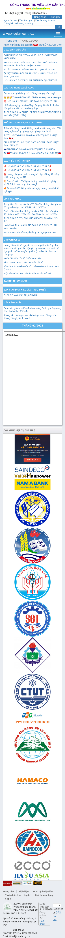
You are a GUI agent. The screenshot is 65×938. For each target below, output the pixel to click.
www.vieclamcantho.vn (19, 33)
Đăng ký (55, 17)
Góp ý (8, 898)
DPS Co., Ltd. (57, 916)
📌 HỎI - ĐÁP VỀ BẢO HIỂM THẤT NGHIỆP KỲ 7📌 (28, 166)
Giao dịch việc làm (15, 50)
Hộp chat (42, 922)
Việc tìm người (26, 20)
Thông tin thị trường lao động (23, 122)
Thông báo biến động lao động (18, 23)
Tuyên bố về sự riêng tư (17, 895)
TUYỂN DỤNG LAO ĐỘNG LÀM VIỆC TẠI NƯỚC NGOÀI (29, 69)
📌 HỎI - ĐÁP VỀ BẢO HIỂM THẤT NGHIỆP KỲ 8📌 (28, 170)
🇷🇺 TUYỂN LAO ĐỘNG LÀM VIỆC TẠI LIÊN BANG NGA (29, 149)
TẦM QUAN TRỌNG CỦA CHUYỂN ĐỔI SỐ (23, 262)
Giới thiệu (23, 891)
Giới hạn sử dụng (44, 895)
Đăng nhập (40, 17)
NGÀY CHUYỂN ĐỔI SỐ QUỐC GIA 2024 (22, 258)
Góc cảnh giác (13, 302)
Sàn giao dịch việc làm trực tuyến (25, 290)
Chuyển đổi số (12, 240)
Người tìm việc (11, 20)
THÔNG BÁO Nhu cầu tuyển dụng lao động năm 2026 (30, 232)
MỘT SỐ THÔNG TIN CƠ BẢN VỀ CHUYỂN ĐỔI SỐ (27, 273)
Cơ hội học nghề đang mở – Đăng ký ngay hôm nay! (29, 93)
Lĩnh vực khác (12, 199)
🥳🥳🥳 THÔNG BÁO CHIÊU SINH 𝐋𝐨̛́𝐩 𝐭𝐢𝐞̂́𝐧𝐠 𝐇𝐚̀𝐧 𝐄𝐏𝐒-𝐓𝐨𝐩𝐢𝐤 (32, 97)
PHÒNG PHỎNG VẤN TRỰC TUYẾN (20, 295)
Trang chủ (11, 40)
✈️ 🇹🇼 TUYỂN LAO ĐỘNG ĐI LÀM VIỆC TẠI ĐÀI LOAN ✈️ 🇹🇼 (32, 153)
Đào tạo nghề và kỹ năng (19, 88)
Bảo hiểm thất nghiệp (17, 161)
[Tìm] (58, 27)
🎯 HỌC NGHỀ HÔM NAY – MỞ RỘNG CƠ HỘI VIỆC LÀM (30, 101)
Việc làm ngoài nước (45, 20)
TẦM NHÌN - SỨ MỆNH (15, 281)
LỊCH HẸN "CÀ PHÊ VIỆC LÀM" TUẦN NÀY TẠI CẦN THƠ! (30, 80)
